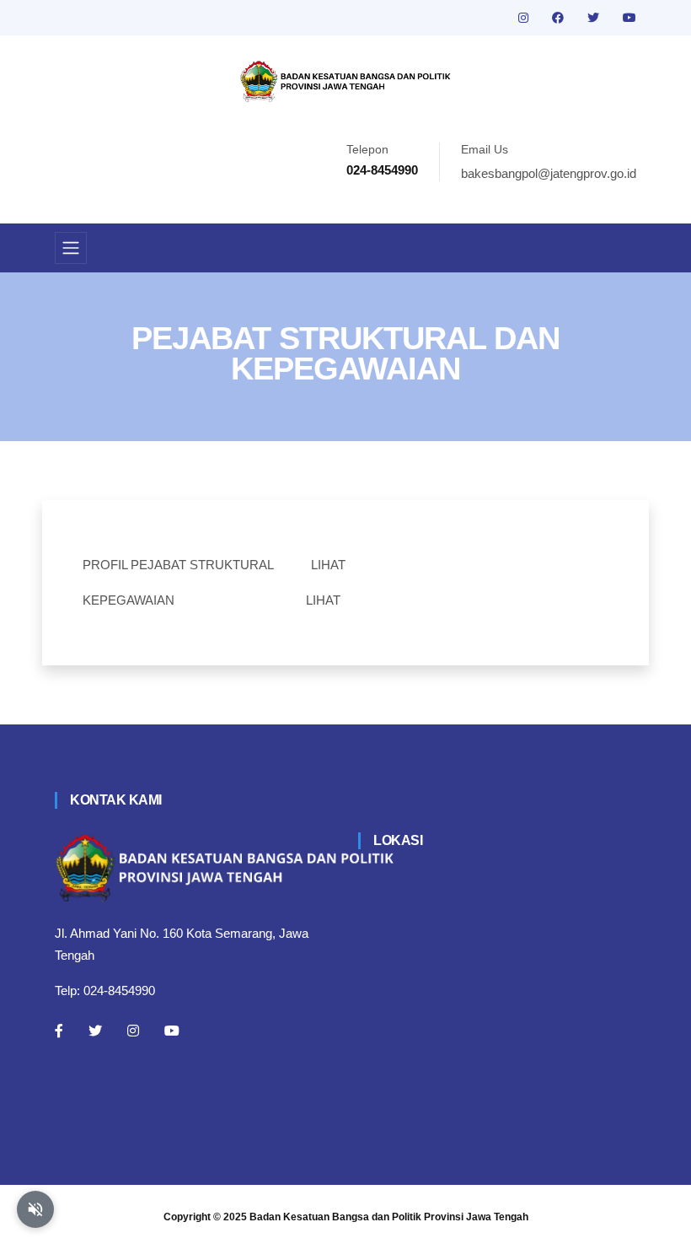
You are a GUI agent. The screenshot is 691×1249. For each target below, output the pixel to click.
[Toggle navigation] (71, 248)
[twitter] (595, 17)
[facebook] (559, 17)
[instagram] (525, 17)
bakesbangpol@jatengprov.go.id (548, 173)
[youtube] (629, 17)
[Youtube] (171, 1030)
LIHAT (328, 564)
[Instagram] (133, 1030)
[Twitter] (95, 1030)
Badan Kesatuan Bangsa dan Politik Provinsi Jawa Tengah (388, 1217)
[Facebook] (59, 1030)
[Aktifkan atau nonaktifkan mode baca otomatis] (35, 1209)
